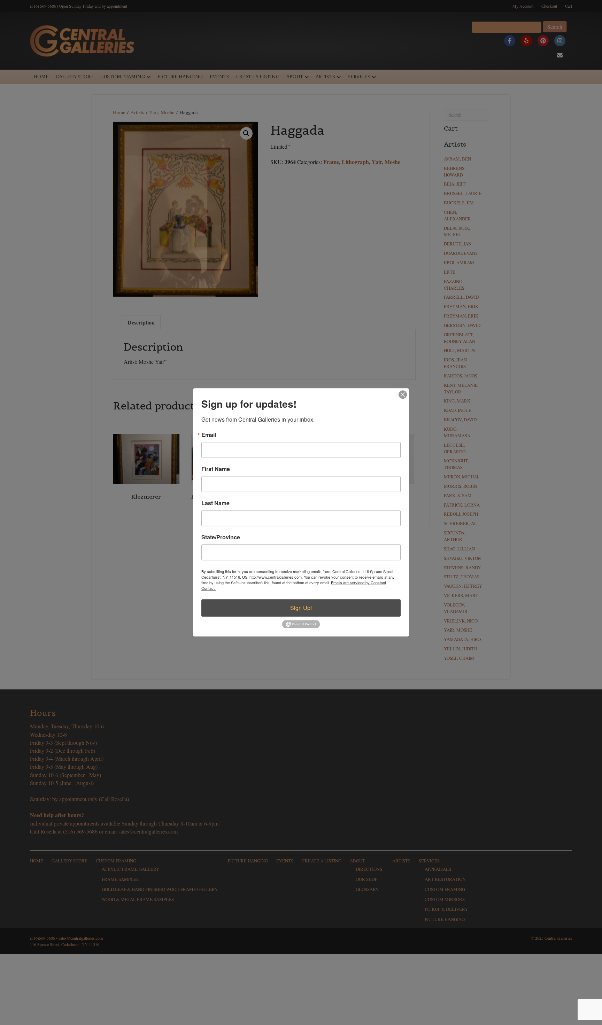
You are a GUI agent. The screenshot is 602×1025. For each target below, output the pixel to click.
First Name (215, 469)
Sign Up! (301, 608)
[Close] (403, 394)
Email (208, 435)
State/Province (220, 537)
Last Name (215, 503)
